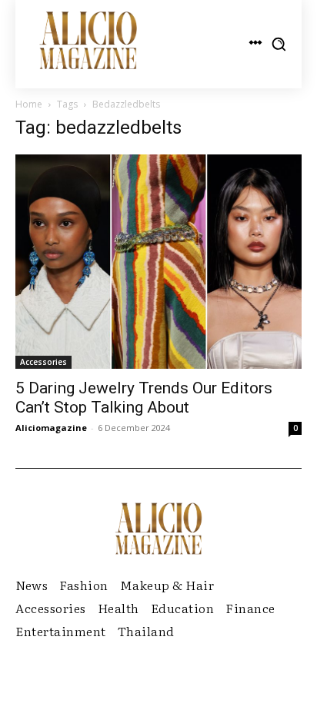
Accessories (43, 361)
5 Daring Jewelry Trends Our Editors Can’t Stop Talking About (143, 397)
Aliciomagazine (51, 427)
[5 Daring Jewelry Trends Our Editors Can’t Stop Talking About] (158, 261)
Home (28, 104)
